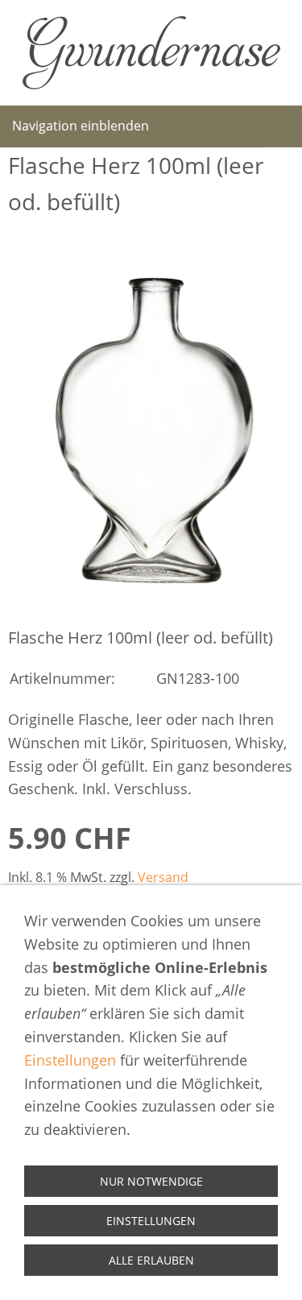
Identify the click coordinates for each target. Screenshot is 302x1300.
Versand (163, 877)
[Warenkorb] (283, 126)
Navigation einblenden (80, 126)
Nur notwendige (151, 1181)
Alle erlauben (151, 1260)
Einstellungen (70, 1060)
